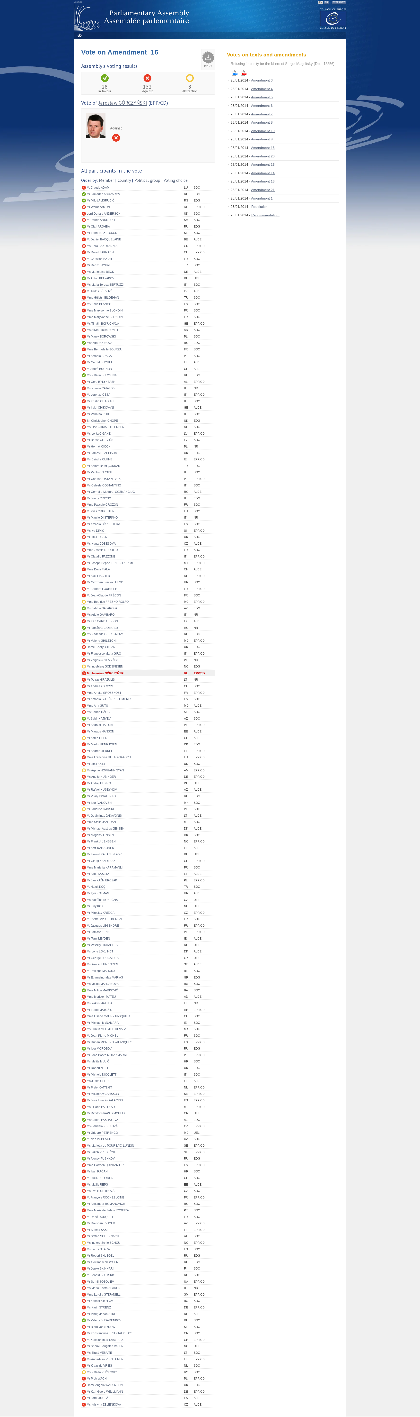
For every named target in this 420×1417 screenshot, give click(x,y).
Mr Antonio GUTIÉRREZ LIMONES (109, 699)
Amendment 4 (262, 89)
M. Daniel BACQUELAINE (104, 239)
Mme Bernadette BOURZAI (104, 349)
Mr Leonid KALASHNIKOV (104, 854)
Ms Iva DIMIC (95, 530)
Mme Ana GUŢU (97, 705)
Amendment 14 (263, 173)
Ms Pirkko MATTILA (99, 1003)
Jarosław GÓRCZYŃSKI (123, 103)
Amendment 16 (263, 181)
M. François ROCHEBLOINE (105, 1197)
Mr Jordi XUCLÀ (97, 1398)
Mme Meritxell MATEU (101, 996)
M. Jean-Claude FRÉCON (104, 595)
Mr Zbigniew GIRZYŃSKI (103, 660)
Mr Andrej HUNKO (99, 783)
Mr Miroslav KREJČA (100, 912)
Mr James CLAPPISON (102, 453)
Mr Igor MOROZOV (99, 1048)
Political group (147, 180)
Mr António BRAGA (99, 356)
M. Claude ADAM (98, 187)
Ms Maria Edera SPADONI (104, 1288)
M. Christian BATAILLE (101, 259)
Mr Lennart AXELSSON (102, 233)
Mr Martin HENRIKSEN (102, 744)
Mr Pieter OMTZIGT (99, 1087)
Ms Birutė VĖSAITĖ (99, 1352)
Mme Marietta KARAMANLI (104, 867)
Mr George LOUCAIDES (103, 958)
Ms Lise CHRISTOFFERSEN (105, 427)
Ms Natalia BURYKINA (102, 375)
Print (208, 66)
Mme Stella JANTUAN (101, 822)
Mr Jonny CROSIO (99, 498)
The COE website (333, 18)
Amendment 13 (263, 148)
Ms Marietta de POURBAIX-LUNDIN (110, 1145)
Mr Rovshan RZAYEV (101, 1223)
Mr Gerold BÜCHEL (100, 362)
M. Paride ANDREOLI (101, 220)
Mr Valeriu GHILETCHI (101, 640)
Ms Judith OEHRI (98, 1081)
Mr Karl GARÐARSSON (102, 621)
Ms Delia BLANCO (99, 304)
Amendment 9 (262, 139)
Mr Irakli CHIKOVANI (100, 407)
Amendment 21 (263, 190)
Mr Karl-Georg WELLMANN (105, 1391)
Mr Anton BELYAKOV (100, 278)
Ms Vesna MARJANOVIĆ (103, 984)
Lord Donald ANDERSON (104, 213)
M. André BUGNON (99, 369)
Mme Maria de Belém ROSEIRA (108, 1210)
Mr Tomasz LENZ (98, 932)
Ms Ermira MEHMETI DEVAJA (106, 1029)
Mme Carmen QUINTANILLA (105, 1165)
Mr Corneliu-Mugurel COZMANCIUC (111, 492)
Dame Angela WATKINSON (105, 1385)
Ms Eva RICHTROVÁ (100, 1191)
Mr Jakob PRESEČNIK (102, 1152)
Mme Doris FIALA (98, 569)
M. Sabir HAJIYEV (99, 718)
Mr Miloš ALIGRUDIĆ (100, 200)
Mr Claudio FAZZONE (101, 556)
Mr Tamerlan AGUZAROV (103, 194)
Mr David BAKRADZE (101, 252)
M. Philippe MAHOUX (101, 971)
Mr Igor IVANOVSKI (99, 802)
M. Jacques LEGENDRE (103, 925)
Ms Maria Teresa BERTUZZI (105, 284)
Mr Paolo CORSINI (99, 472)
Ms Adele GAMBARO (100, 614)
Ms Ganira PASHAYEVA (102, 1120)
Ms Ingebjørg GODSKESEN (105, 666)
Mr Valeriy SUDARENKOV (104, 1320)
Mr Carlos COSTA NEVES (104, 479)
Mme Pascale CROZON (102, 504)
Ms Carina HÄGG (98, 712)
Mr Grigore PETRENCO (102, 1132)
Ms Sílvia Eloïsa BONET (102, 330)
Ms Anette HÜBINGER (101, 776)
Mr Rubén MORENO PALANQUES (109, 1042)
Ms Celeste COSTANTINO (104, 485)
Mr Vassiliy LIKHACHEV (102, 945)
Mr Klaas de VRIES (99, 1365)
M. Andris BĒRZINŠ (99, 291)
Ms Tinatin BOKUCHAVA (103, 323)
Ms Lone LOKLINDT (100, 951)
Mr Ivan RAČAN (97, 1171)
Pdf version (243, 73)
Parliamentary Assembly (132, 17)
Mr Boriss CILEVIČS (100, 440)
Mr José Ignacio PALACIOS (105, 1100)
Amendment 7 (262, 114)
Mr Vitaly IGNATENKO (101, 796)
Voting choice (176, 180)
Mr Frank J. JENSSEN (101, 841)
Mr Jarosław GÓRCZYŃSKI (105, 673)
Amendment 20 (263, 156)
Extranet (339, 2)
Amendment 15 (263, 164)
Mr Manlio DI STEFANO (102, 517)
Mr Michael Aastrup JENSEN (105, 828)
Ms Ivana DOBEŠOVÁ (101, 543)
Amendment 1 (262, 198)
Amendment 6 (262, 106)
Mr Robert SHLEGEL (100, 1255)
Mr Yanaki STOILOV (100, 1301)
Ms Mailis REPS (97, 1184)
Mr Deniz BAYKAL (99, 265)
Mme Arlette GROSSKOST (104, 693)
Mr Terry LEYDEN (98, 938)
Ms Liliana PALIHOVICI (102, 1107)
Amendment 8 (262, 122)
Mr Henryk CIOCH (99, 446)
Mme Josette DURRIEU (102, 550)
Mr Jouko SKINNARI (100, 1268)
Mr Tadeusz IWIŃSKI (100, 809)
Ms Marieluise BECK (100, 272)
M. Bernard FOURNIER (102, 589)
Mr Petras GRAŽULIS (101, 679)
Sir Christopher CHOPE (102, 420)
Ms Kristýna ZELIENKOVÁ (104, 1404)
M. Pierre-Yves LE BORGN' (104, 919)
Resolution (260, 207)
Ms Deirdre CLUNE (99, 459)
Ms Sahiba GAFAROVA (102, 608)
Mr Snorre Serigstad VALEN (105, 1346)
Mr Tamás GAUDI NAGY (103, 628)
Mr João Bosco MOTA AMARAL (107, 1055)
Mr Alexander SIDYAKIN (102, 1262)
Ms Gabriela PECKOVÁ (102, 1126)
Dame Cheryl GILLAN (101, 647)
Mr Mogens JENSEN (100, 835)
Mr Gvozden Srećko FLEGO (105, 582)
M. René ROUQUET (100, 1217)
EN (320, 2)
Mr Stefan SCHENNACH (103, 1236)
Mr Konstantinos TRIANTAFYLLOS (109, 1333)
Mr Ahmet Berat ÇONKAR (103, 466)
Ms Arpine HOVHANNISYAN (105, 770)
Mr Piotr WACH (97, 1378)
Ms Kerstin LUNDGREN (102, 964)
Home (79, 35)
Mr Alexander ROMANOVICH (106, 1204)
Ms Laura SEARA (98, 1249)
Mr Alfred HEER (97, 738)
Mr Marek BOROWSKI (101, 336)
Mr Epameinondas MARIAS (105, 977)
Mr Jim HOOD (96, 764)
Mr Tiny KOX (95, 906)
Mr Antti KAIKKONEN (100, 848)
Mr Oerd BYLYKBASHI (101, 382)
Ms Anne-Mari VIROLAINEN (105, 1359)
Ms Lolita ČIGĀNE (99, 433)
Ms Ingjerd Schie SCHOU (103, 1242)
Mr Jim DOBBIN (97, 537)
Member (106, 180)
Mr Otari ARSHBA (98, 226)
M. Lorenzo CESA (98, 394)
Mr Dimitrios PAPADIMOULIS (106, 1113)
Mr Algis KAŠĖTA (98, 874)
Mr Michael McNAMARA (103, 1022)
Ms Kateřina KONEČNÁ (102, 900)
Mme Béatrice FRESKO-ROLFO (108, 601)
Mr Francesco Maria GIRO (104, 653)
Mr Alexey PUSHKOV (101, 1158)
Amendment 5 (262, 97)
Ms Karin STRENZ (99, 1307)
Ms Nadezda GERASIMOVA (105, 634)
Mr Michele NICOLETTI (102, 1074)
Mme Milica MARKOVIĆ (102, 990)
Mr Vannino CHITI (98, 414)
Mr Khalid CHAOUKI (100, 401)
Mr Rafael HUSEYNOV (102, 789)
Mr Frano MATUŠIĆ (99, 1010)
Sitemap (78, 2)
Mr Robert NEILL (98, 1068)
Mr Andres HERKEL (100, 751)
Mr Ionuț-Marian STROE (102, 1314)
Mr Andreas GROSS (100, 686)
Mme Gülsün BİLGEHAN (103, 297)
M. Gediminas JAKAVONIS (104, 815)
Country (124, 180)
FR (326, 2)
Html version (234, 73)
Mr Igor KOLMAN (98, 893)
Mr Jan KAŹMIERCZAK (102, 880)
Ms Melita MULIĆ (98, 1061)
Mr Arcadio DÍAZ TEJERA (103, 524)
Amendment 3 (262, 80)
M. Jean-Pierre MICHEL (102, 1035)
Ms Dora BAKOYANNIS (102, 246)
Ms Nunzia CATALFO (100, 388)
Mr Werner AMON (98, 207)
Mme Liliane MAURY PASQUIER (108, 1016)
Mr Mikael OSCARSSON (103, 1094)
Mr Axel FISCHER (98, 576)
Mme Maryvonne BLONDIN (105, 310)
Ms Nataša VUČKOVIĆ (102, 1372)
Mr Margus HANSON (100, 731)
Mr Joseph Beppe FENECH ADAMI (110, 563)
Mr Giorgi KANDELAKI (101, 861)
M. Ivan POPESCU (99, 1139)
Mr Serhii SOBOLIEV (100, 1281)
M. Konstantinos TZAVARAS (105, 1340)
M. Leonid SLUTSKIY (101, 1275)
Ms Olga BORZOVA (99, 343)
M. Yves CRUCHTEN (100, 511)
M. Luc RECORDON (100, 1178)
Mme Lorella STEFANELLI (104, 1294)
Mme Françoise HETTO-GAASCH (109, 757)
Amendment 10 (263, 131)
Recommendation (265, 215)
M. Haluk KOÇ (96, 886)
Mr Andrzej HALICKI (100, 725)
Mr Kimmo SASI (97, 1230)
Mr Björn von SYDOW (101, 1327)
